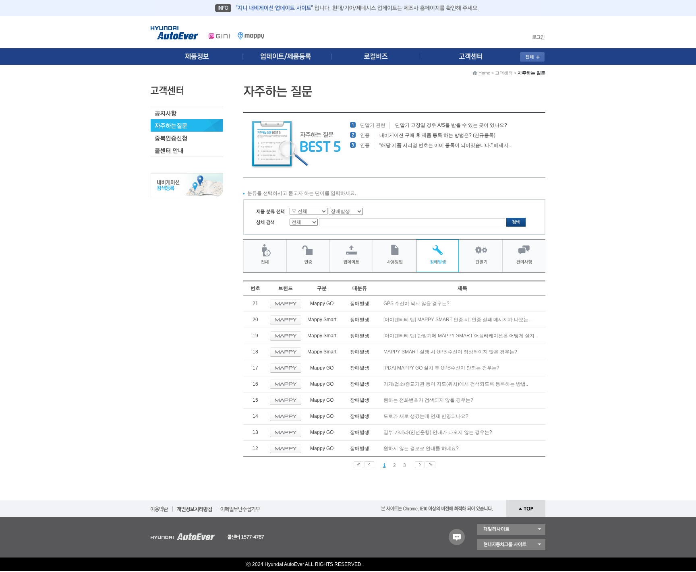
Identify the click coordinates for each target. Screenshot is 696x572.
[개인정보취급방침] (194, 506)
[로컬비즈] (381, 56)
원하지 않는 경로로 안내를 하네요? (421, 448)
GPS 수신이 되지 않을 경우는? (416, 303)
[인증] (308, 256)
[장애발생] (437, 256)
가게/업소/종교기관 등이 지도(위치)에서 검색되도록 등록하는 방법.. (455, 384)
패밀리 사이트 (511, 529)
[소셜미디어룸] (289, 56)
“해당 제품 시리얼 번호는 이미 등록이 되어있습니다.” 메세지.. (445, 145)
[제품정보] (196, 56)
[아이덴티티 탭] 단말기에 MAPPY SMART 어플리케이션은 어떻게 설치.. (460, 336)
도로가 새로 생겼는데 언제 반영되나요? (425, 416)
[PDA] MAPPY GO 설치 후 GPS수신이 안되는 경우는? (441, 368)
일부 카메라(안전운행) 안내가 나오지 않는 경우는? (437, 432)
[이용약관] (159, 506)
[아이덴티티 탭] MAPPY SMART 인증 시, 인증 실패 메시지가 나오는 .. (457, 319)
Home (484, 72)
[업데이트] (351, 256)
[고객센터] (473, 56)
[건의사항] (524, 256)
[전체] (264, 256)
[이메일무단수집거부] (240, 506)
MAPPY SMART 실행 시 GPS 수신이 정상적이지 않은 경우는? (450, 352)
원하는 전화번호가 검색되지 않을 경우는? (428, 400)
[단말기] (480, 256)
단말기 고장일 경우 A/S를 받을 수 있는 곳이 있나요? (451, 125)
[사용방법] (394, 256)
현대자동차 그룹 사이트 (511, 544)
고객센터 (504, 72)
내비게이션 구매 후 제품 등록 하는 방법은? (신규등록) (437, 135)
